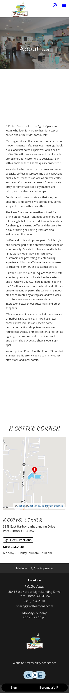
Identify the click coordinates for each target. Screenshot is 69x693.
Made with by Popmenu (28, 568)
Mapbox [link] (21, 505)
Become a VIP (48, 688)
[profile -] (54, 5)
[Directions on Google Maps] (34, 473)
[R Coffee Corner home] (19, 9)
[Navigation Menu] (64, 5)
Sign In (15, 688)
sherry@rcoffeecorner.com (34, 606)
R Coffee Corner (34, 641)
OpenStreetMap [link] (36, 505)
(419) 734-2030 (34, 601)
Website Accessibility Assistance (34, 663)
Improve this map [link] (54, 505)
